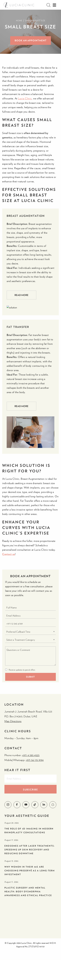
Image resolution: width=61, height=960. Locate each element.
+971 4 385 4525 (31, 755)
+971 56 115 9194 (35, 760)
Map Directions (12, 721)
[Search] (48, 5)
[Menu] (54, 5)
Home (19, 20)
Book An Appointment (30, 40)
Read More (21, 295)
